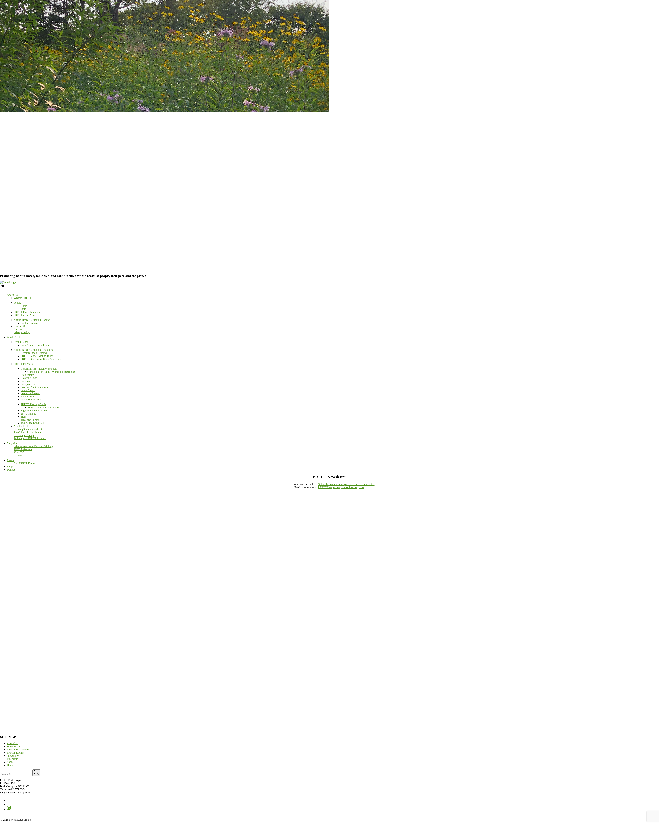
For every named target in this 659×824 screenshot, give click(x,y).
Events (10, 460)
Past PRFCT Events (25, 463)
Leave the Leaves (30, 393)
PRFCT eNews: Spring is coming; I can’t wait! (25, 700)
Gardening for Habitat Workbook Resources (51, 371)
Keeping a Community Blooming (418, 534)
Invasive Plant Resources (34, 387)
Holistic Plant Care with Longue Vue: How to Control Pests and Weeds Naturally (313, 575)
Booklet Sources (29, 322)
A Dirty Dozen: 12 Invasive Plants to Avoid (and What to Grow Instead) (307, 553)
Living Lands (21, 341)
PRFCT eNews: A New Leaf (16, 719)
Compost (25, 381)
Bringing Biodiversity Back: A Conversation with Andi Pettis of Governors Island (180, 598)
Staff (23, 308)
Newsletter (13, 755)
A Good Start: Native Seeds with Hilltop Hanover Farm (564, 642)
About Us (12, 294)
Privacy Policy (22, 332)
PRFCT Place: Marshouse (28, 312)
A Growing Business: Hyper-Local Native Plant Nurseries (299, 534)
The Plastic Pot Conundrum (15, 515)
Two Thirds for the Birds (27, 432)
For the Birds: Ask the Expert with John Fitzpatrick (562, 495)
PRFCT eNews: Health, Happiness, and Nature (247, 700)
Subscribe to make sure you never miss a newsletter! (346, 484)
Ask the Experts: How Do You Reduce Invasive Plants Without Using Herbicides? (47, 553)
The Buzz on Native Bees (280, 642)
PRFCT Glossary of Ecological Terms (41, 359)
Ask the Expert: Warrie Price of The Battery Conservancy (34, 662)
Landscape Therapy (24, 435)
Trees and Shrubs (30, 419)
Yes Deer (537, 515)
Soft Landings (28, 413)
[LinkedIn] (9, 813)
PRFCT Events (15, 752)
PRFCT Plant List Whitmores (43, 407)
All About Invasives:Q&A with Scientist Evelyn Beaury (419, 555)
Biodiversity (27, 374)
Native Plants (28, 396)
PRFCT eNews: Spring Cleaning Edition (465, 681)
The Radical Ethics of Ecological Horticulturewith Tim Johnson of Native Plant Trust (26, 600)
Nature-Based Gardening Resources (33, 349)
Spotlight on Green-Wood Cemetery (418, 662)
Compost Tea (28, 384)
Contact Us (20, 326)
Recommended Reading (34, 352)
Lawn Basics (28, 390)
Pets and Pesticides (31, 399)
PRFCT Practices (23, 363)
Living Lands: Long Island (35, 344)
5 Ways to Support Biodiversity (417, 575)
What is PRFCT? (23, 297)
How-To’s (19, 452)
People (17, 302)
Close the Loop (29, 377)
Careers (18, 329)
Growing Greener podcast (28, 429)
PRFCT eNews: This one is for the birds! (465, 700)
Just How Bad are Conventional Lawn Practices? (292, 495)
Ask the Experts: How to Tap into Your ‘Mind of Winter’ (163, 515)
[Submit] (36, 772)
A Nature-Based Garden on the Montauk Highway (162, 642)
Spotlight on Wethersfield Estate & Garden (555, 662)
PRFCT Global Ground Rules (37, 355)
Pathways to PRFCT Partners (30, 438)
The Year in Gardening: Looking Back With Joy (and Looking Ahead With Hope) (443, 515)
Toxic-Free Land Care (33, 422)
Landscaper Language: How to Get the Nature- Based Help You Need (171, 495)
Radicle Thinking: (553, 553)
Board (24, 305)
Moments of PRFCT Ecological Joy (418, 495)
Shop (10, 466)
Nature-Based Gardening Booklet (32, 319)
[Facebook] (9, 800)
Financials (12, 758)
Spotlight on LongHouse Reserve (18, 681)
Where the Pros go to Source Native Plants (290, 620)
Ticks (23, 416)
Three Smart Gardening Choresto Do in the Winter (18, 577)
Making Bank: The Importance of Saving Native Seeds (295, 515)
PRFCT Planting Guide (33, 404)
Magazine (12, 443)
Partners (18, 455)
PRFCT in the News (25, 315)
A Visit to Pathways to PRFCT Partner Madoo (291, 662)
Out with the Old (541, 620)
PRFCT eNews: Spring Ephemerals (241, 681)
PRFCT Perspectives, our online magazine (341, 487)
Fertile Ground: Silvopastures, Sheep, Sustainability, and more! (302, 598)
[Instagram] (9, 809)
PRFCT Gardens (23, 449)
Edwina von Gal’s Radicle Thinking (33, 446)
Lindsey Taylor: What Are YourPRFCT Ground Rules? (151, 577)
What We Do (14, 337)
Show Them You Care (13, 534)
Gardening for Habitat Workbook (39, 368)
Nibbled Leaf (21, 426)
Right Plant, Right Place (34, 410)
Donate (11, 469)
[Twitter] (8, 804)
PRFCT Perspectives (18, 749)
